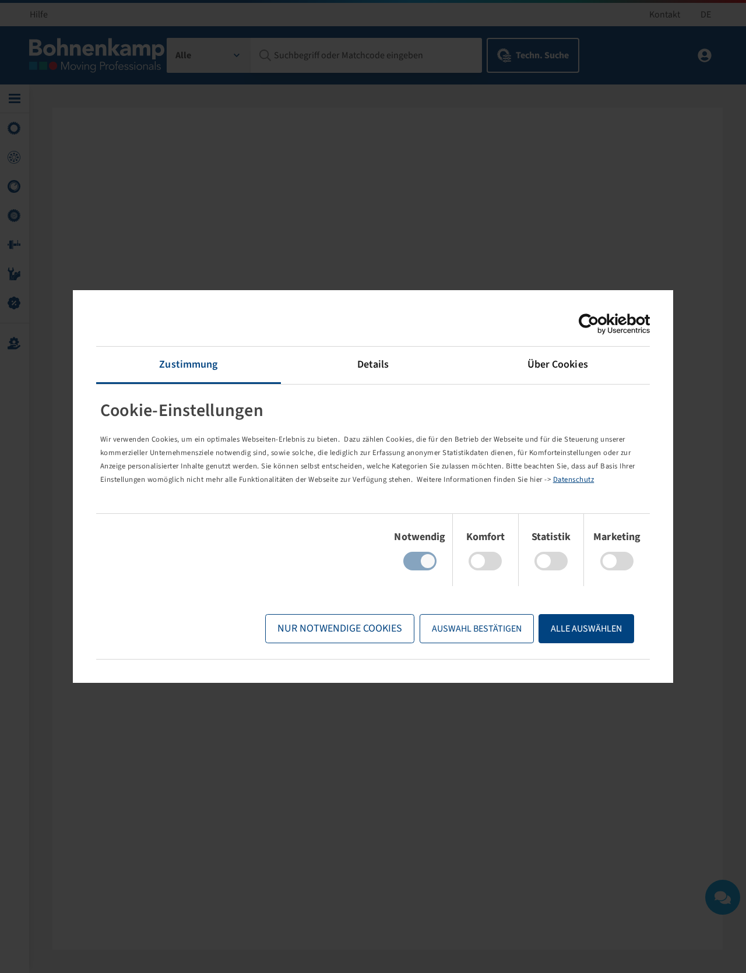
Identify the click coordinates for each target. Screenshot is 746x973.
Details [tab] (373, 364)
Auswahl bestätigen (477, 628)
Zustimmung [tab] (188, 364)
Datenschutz (573, 479)
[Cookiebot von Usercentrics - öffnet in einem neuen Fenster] (599, 323)
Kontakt (664, 14)
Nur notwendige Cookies (339, 628)
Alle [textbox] (183, 55)
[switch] (485, 561)
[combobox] (209, 55)
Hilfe (39, 14)
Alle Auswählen (586, 628)
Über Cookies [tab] (557, 364)
